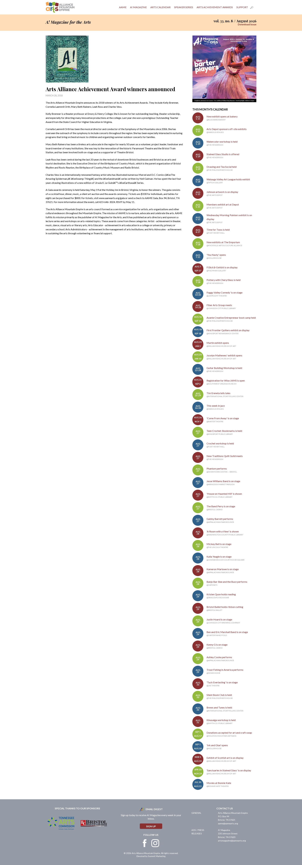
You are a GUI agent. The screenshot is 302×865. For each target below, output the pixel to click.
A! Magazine (138, 7)
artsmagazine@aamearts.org (232, 840)
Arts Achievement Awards (215, 7)
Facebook (145, 843)
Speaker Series (183, 7)
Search (253, 8)
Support (242, 7)
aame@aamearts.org (228, 823)
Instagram (155, 843)
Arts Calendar (160, 7)
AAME (122, 7)
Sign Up (151, 826)
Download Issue (247, 24)
